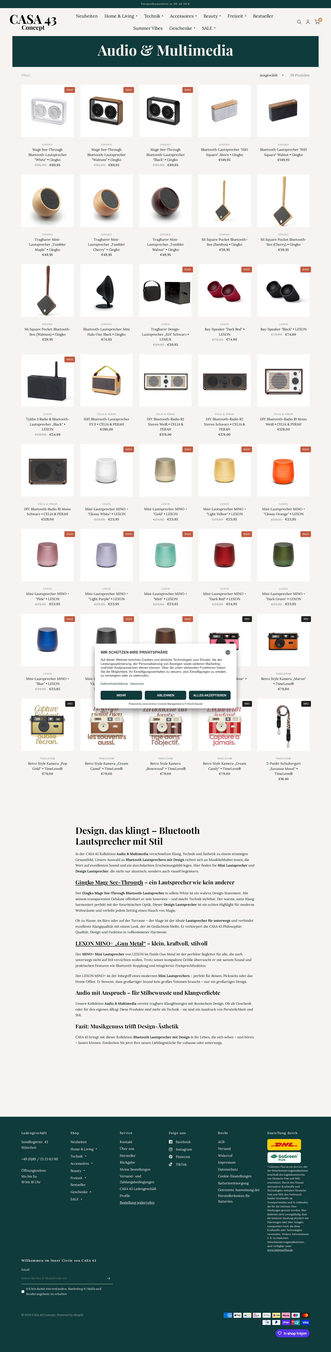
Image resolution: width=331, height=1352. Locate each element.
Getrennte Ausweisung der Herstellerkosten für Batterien (239, 1195)
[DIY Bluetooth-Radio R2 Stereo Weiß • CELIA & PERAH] (165, 380)
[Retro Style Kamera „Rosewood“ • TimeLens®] (165, 725)
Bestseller (263, 16)
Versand (224, 1148)
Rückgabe (127, 1162)
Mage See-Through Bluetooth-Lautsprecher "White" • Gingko (47, 154)
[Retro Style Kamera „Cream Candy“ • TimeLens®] (224, 725)
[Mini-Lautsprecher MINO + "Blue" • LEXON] (47, 640)
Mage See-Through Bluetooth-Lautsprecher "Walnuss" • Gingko (106, 154)
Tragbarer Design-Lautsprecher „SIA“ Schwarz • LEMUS (165, 334)
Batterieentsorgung (233, 1183)
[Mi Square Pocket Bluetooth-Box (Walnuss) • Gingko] (47, 290)
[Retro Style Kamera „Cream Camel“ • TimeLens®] (106, 725)
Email (25, 1270)
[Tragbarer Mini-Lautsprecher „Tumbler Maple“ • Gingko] (47, 201)
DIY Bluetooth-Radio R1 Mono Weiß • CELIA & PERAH (283, 421)
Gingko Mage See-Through (109, 882)
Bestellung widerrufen (137, 1202)
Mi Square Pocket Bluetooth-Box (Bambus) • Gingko (224, 242)
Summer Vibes (148, 28)
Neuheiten (87, 16)
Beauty (211, 16)
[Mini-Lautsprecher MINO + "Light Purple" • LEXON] (106, 555)
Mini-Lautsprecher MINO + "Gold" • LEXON (165, 511)
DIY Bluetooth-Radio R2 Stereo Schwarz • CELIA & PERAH (224, 424)
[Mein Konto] (308, 22)
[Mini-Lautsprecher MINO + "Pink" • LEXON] (47, 555)
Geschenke (180, 28)
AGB (221, 1142)
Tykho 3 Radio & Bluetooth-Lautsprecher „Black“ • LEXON (47, 424)
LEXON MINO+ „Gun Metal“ (110, 943)
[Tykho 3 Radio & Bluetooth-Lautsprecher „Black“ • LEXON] (47, 380)
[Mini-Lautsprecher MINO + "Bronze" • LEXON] (165, 640)
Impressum (227, 1162)
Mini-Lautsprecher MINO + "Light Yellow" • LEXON (224, 511)
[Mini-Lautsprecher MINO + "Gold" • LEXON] (165, 470)
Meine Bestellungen (135, 1169)
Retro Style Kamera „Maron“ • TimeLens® (283, 681)
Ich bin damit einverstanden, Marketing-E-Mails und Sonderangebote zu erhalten (63, 1291)
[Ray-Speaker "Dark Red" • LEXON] (224, 290)
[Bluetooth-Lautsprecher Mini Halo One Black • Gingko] (106, 290)
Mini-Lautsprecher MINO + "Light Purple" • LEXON (106, 596)
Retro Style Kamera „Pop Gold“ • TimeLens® (47, 766)
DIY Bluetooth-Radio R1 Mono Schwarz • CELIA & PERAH (47, 511)
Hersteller (128, 1155)
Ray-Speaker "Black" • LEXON (284, 329)
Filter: (26, 75)
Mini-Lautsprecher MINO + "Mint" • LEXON (165, 596)
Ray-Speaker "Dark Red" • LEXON (225, 331)
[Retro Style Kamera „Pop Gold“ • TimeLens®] (47, 725)
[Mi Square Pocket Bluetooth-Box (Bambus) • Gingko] (224, 201)
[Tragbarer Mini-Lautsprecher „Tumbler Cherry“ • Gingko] (106, 201)
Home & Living (119, 16)
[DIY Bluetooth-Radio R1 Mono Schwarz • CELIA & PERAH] (47, 470)
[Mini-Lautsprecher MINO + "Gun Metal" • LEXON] (106, 640)
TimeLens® (283, 673)
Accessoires (182, 16)
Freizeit (235, 16)
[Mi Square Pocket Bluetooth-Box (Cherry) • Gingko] (283, 201)
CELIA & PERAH (106, 414)
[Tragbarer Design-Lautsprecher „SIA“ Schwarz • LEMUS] (165, 290)
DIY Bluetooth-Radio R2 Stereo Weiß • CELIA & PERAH (165, 424)
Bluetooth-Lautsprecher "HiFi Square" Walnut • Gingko (283, 152)
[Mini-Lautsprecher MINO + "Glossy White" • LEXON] (106, 470)
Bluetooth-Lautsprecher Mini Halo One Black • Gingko (106, 331)
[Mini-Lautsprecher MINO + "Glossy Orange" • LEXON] (283, 470)
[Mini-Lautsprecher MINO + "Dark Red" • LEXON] (224, 555)
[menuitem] (87, 16)
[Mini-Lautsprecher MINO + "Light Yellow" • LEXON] (224, 470)
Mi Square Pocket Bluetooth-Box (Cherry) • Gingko (283, 242)
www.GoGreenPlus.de (280, 1249)
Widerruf (225, 1155)
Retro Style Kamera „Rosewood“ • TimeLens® (165, 766)
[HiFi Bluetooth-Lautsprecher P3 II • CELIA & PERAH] (106, 380)
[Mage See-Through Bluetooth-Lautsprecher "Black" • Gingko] (165, 111)
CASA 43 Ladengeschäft (138, 1189)
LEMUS (165, 324)
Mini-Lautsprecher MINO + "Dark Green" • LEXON (283, 596)
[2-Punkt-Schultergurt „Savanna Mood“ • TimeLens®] (283, 725)
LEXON (224, 324)
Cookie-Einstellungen (235, 1176)
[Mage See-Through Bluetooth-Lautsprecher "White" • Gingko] (47, 111)
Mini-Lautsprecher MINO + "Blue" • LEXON (47, 681)
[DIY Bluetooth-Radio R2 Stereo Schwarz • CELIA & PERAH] (224, 380)
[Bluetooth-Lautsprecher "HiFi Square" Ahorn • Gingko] (224, 111)
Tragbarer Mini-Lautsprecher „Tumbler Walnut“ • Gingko (165, 244)
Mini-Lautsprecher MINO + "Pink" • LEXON (47, 596)
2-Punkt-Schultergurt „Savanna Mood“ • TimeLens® (283, 768)
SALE (207, 28)
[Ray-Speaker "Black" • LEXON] (283, 290)
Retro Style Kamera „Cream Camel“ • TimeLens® (106, 766)
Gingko (47, 144)
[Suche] (299, 22)
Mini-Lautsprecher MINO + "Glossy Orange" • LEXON (283, 511)
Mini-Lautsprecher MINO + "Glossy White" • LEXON (106, 511)
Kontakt (126, 1142)
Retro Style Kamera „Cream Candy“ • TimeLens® (224, 766)
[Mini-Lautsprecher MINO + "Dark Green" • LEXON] (283, 555)
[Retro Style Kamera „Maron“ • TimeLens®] (283, 640)
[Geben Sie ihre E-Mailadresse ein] (108, 1278)
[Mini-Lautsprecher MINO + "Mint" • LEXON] (165, 555)
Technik (152, 16)
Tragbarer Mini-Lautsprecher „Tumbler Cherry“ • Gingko (106, 244)
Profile (125, 1196)
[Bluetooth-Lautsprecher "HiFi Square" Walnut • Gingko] (283, 111)
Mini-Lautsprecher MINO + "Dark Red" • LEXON (224, 596)
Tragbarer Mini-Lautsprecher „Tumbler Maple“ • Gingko (47, 244)
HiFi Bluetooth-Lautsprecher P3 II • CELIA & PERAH (106, 421)
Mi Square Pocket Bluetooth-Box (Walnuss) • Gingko (47, 331)
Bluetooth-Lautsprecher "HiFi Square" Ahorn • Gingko (224, 152)
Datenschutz (228, 1169)
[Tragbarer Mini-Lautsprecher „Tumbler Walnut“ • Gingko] (165, 201)
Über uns (127, 1148)
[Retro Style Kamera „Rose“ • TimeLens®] (224, 640)
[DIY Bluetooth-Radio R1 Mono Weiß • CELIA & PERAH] (283, 380)
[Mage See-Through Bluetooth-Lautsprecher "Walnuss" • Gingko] (106, 111)
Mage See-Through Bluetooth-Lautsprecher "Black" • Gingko (165, 154)
